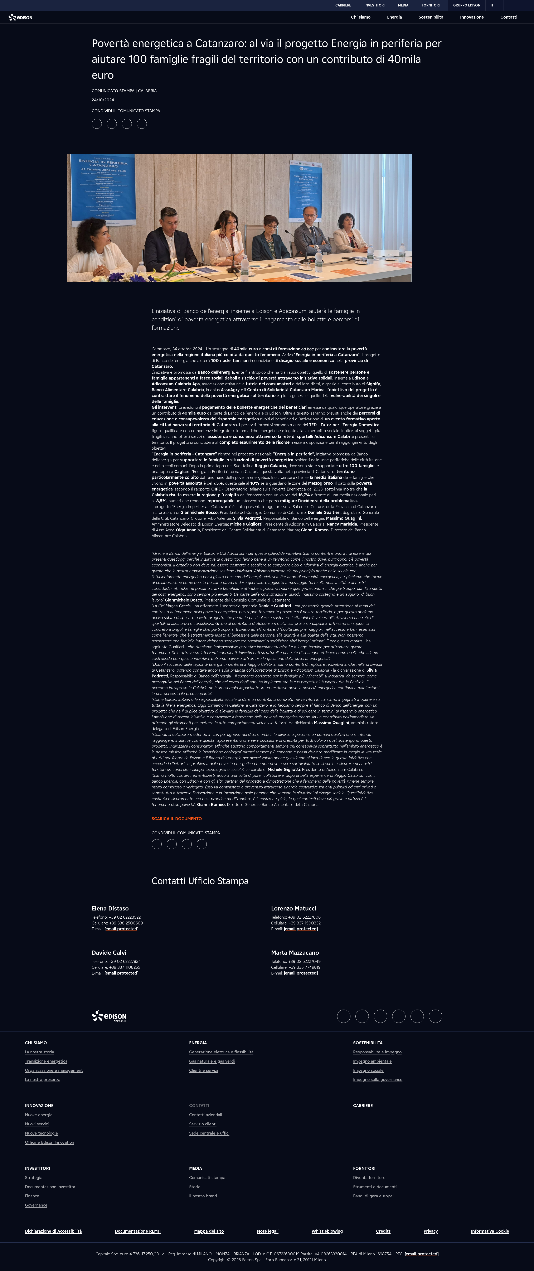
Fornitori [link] (364, 1168)
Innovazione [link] (39, 1105)
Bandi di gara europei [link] (373, 1195)
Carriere (343, 5)
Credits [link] (383, 1231)
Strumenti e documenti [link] (375, 1186)
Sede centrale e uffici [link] (209, 1133)
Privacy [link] (431, 1231)
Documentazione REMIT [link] (138, 1231)
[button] (97, 124)
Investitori (374, 5)
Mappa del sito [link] (209, 1231)
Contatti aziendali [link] (205, 1114)
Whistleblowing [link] (327, 1231)
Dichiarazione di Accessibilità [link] (53, 1231)
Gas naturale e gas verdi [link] (212, 1061)
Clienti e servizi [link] (203, 1070)
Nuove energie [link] (39, 1114)
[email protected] (422, 1253)
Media (403, 5)
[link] (511, 5)
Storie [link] (194, 1186)
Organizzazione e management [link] (54, 1070)
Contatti (508, 17)
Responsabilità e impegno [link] (377, 1051)
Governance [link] (36, 1205)
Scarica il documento (177, 818)
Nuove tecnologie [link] (41, 1133)
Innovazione (472, 17)
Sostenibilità (431, 17)
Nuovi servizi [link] (37, 1123)
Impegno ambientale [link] (372, 1061)
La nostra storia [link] (39, 1051)
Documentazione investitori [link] (51, 1186)
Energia (394, 17)
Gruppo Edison (466, 5)
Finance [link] (32, 1195)
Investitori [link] (37, 1168)
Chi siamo (360, 17)
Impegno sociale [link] (368, 1070)
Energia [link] (198, 1042)
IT (492, 5)
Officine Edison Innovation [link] (49, 1142)
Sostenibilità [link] (368, 1042)
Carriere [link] (363, 1105)
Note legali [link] (267, 1231)
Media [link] (195, 1168)
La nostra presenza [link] (42, 1079)
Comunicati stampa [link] (207, 1177)
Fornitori (431, 5)
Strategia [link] (33, 1177)
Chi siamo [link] (36, 1042)
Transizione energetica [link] (46, 1061)
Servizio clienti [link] (203, 1123)
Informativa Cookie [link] (490, 1231)
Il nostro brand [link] (203, 1195)
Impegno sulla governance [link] (377, 1079)
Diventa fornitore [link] (369, 1177)
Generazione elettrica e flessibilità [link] (221, 1051)
